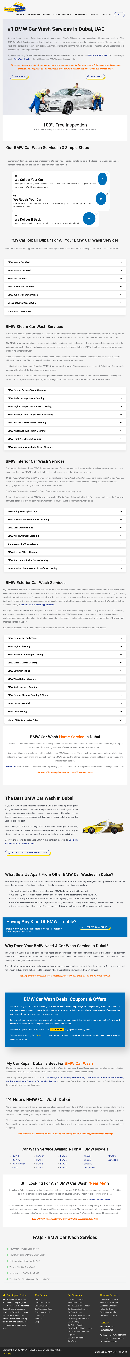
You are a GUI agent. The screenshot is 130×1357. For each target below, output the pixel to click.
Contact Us (41, 1035)
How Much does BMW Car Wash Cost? (27, 1255)
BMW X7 (16, 1160)
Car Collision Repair (76, 1338)
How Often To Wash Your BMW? (24, 1249)
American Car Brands (109, 1302)
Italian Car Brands (107, 1309)
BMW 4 (63, 1156)
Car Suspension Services (78, 1309)
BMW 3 (39, 1167)
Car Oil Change (74, 1322)
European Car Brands (109, 1306)
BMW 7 (63, 1167)
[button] (119, 14)
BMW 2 (39, 1164)
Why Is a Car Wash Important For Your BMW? (30, 1279)
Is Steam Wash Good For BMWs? (25, 1261)
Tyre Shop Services (76, 1299)
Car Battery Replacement (78, 1318)
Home (37, 1299)
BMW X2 (40, 1156)
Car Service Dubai (42, 1302)
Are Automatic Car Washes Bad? (24, 1273)
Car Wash (72, 1341)
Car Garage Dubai (42, 1306)
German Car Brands (108, 1315)
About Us (39, 1318)
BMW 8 (87, 1156)
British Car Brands (108, 1312)
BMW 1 (39, 1160)
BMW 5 (63, 1160)
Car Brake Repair (75, 1312)
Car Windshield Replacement (80, 1328)
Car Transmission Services (79, 1315)
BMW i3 (15, 1156)
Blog (37, 1322)
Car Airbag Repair (75, 1325)
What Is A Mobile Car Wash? (22, 1267)
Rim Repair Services (76, 1302)
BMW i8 (87, 1160)
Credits (7, 1353)
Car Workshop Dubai (44, 1309)
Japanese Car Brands (109, 1299)
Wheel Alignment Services (79, 1306)
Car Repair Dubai (42, 1312)
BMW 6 (63, 1164)
